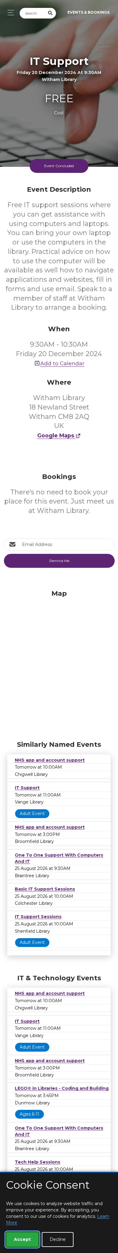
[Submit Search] (50, 13)
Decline (58, 1239)
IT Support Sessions (38, 916)
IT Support (27, 787)
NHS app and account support (50, 760)
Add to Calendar (62, 363)
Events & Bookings (88, 12)
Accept (22, 1239)
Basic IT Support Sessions (45, 889)
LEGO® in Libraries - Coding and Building (62, 1088)
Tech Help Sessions (37, 1162)
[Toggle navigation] (9, 12)
